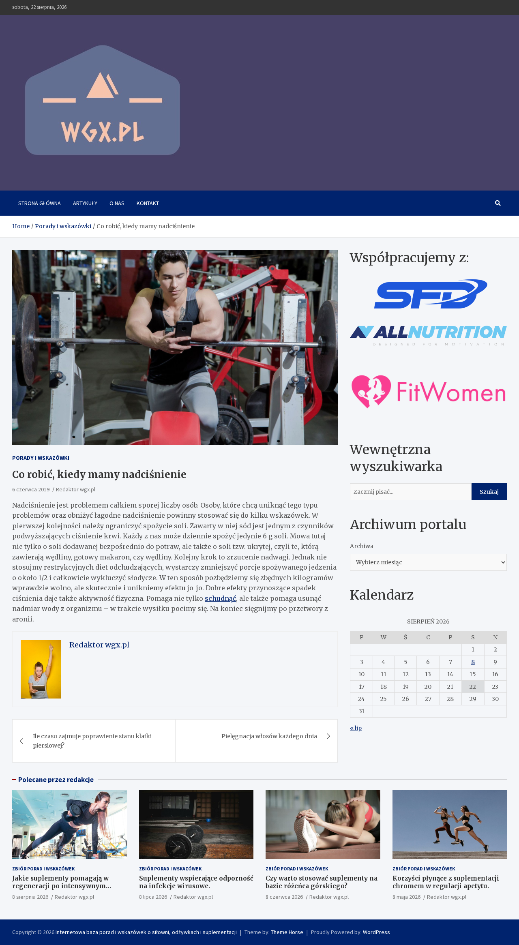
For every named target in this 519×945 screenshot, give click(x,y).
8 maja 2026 (406, 896)
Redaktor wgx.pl (75, 489)
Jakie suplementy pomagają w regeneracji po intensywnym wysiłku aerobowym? (60, 886)
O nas (116, 203)
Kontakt (148, 203)
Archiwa (361, 546)
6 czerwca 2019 (30, 489)
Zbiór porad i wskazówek (43, 869)
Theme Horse (287, 932)
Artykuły (85, 203)
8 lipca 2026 (153, 896)
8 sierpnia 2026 (30, 896)
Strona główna (39, 203)
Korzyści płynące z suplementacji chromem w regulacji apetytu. (445, 882)
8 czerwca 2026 (284, 896)
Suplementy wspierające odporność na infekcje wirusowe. (196, 882)
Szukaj (489, 491)
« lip (356, 728)
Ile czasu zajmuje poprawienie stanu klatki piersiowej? (92, 741)
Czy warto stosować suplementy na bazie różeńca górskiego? (321, 882)
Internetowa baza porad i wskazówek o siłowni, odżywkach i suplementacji (146, 932)
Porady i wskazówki (40, 457)
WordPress (376, 932)
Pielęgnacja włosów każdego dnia (269, 736)
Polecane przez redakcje (56, 779)
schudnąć (220, 598)
